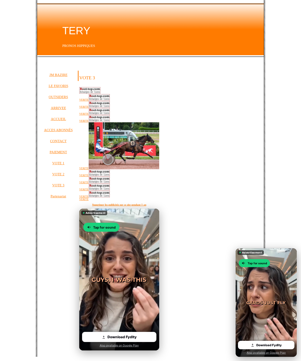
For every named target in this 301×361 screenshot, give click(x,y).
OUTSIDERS (58, 97)
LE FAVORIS (58, 86)
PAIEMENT (58, 152)
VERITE (84, 199)
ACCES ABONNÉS (58, 130)
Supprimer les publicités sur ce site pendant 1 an (119, 204)
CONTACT (58, 141)
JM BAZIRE (58, 75)
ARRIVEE (58, 108)
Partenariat (58, 196)
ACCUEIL (58, 119)
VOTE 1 (58, 163)
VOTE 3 (58, 185)
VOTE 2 (58, 174)
